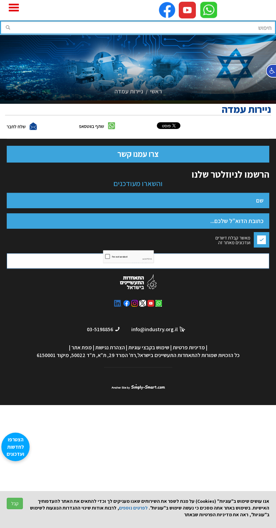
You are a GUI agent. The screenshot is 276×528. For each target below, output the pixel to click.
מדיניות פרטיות (189, 347)
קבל (15, 503)
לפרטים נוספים (133, 508)
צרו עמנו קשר (138, 153)
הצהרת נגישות (110, 347)
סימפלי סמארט (138, 386)
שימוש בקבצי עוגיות (148, 347)
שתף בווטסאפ (91, 126)
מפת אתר (81, 347)
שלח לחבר (16, 127)
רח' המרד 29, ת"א (117, 355)
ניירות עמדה (128, 91)
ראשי (156, 91)
